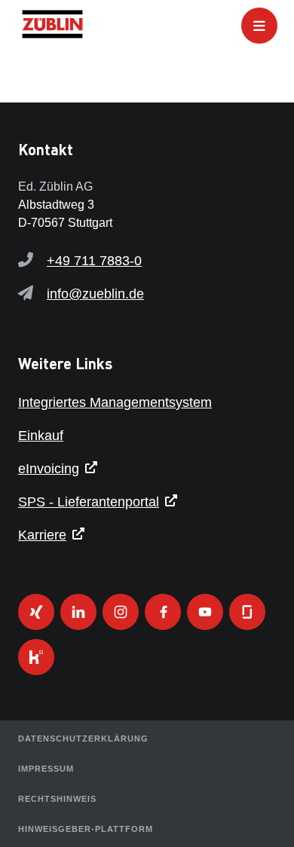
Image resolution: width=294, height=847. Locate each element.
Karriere (42, 535)
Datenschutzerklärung (83, 738)
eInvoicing (48, 468)
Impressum (46, 768)
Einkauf (40, 435)
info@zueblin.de (95, 293)
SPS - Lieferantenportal (88, 501)
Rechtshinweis (57, 798)
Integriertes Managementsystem (115, 402)
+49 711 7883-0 (94, 260)
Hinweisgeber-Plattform (85, 828)
